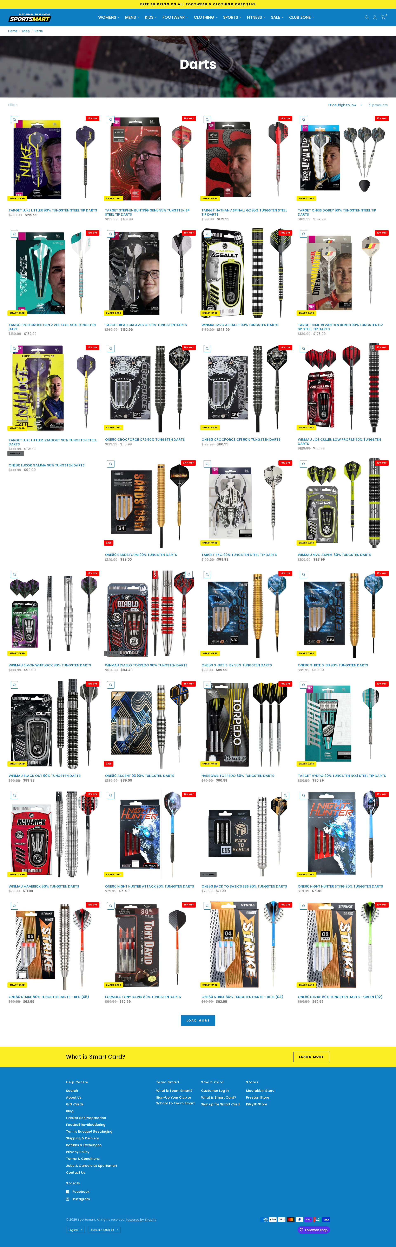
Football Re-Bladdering (85, 1124)
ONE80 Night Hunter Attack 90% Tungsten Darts (149, 886)
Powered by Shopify (141, 1220)
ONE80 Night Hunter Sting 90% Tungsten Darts (340, 886)
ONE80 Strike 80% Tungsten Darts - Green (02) (340, 997)
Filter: (13, 104)
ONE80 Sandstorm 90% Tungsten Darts (141, 555)
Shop (26, 31)
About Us (73, 1097)
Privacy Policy (78, 1152)
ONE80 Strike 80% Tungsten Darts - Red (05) (49, 997)
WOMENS (107, 17)
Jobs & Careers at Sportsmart (91, 1165)
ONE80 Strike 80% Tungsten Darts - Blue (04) (242, 997)
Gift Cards (75, 1104)
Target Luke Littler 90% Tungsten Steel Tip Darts (53, 210)
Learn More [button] (311, 1057)
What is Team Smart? (174, 1090)
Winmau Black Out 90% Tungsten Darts (45, 776)
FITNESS (254, 17)
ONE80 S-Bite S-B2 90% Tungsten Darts (237, 665)
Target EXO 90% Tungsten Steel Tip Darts (239, 555)
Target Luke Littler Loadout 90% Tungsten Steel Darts (53, 442)
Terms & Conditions (83, 1158)
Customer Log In (215, 1090)
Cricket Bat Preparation (86, 1117)
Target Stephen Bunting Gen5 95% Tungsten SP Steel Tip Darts (147, 212)
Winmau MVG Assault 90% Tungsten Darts (240, 325)
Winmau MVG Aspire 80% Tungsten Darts (334, 555)
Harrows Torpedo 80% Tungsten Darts (238, 776)
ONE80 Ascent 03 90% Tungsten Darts (139, 776)
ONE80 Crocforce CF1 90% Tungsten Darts (241, 440)
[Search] (367, 17)
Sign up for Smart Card (220, 1104)
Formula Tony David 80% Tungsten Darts (143, 997)
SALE (275, 17)
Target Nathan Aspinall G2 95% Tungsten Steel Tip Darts (244, 212)
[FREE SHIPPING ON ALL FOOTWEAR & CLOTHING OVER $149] (198, 4)
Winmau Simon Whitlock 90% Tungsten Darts (50, 665)
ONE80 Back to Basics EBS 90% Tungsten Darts (244, 886)
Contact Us (75, 1172)
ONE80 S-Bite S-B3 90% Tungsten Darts (333, 665)
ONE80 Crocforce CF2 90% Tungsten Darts (145, 440)
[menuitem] (108, 17)
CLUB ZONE (300, 17)
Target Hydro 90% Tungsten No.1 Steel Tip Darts (342, 776)
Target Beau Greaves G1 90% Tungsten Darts (146, 325)
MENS (130, 17)
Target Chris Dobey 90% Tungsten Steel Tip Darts (337, 212)
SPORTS (230, 17)
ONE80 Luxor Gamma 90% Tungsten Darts (47, 465)
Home (12, 31)
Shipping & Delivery (82, 1138)
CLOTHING (204, 17)
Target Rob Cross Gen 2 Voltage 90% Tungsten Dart (52, 327)
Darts (38, 31)
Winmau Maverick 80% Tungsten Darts (44, 886)
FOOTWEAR (174, 17)
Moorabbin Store (260, 1090)
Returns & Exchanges (84, 1145)
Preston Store (257, 1097)
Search (72, 1090)
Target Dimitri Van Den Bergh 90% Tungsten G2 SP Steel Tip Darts (340, 327)
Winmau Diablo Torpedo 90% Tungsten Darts (146, 665)
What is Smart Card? (218, 1097)
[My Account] (375, 17)
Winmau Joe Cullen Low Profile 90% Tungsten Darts (339, 442)
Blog (69, 1111)
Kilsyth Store (256, 1104)
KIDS (149, 17)
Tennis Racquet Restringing (89, 1131)
